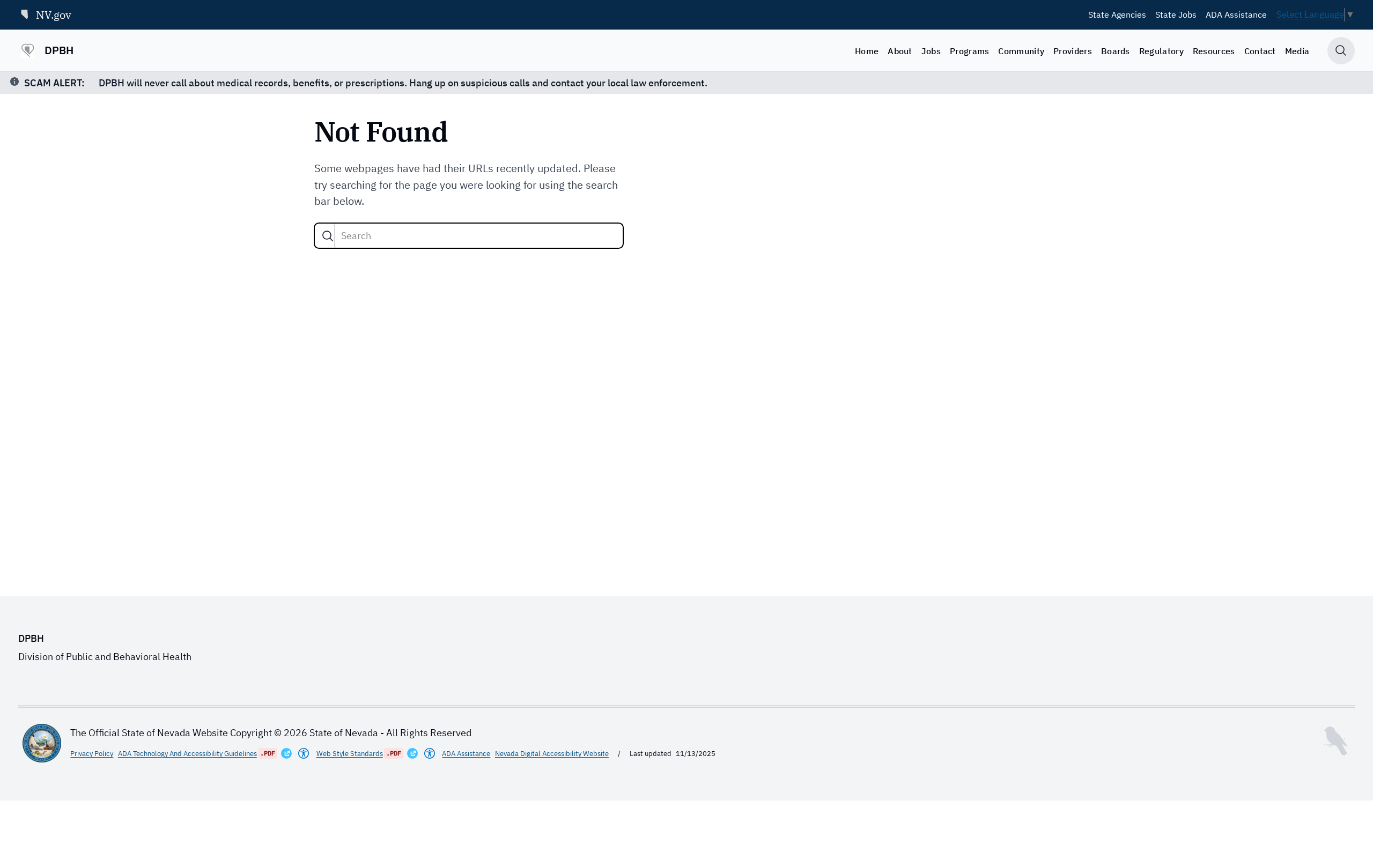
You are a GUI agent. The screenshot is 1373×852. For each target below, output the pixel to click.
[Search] (327, 235)
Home (867, 51)
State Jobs (1176, 14)
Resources (1214, 51)
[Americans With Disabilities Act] (303, 753)
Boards (1115, 51)
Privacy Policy (91, 753)
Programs (970, 51)
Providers (1072, 51)
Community (1021, 51)
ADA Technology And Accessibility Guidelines (187, 753)
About (900, 51)
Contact (1260, 51)
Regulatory (1161, 51)
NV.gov (53, 15)
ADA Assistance (1236, 14)
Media (1297, 51)
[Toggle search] (1341, 50)
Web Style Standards (349, 753)
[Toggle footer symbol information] (1335, 741)
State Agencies (1117, 14)
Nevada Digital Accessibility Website (552, 753)
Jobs (931, 51)
